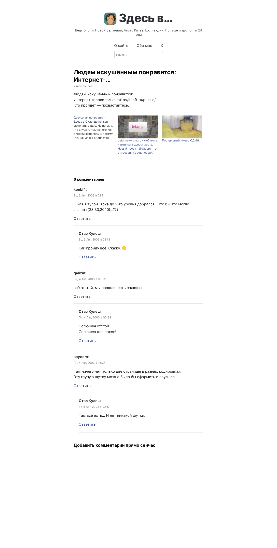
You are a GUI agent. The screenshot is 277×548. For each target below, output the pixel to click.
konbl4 (80, 189)
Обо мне (144, 45)
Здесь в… (146, 18)
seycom (81, 357)
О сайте (121, 45)
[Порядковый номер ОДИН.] (182, 126)
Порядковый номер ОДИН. (181, 140)
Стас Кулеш (90, 233)
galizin (79, 273)
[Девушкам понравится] (96, 127)
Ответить (82, 218)
